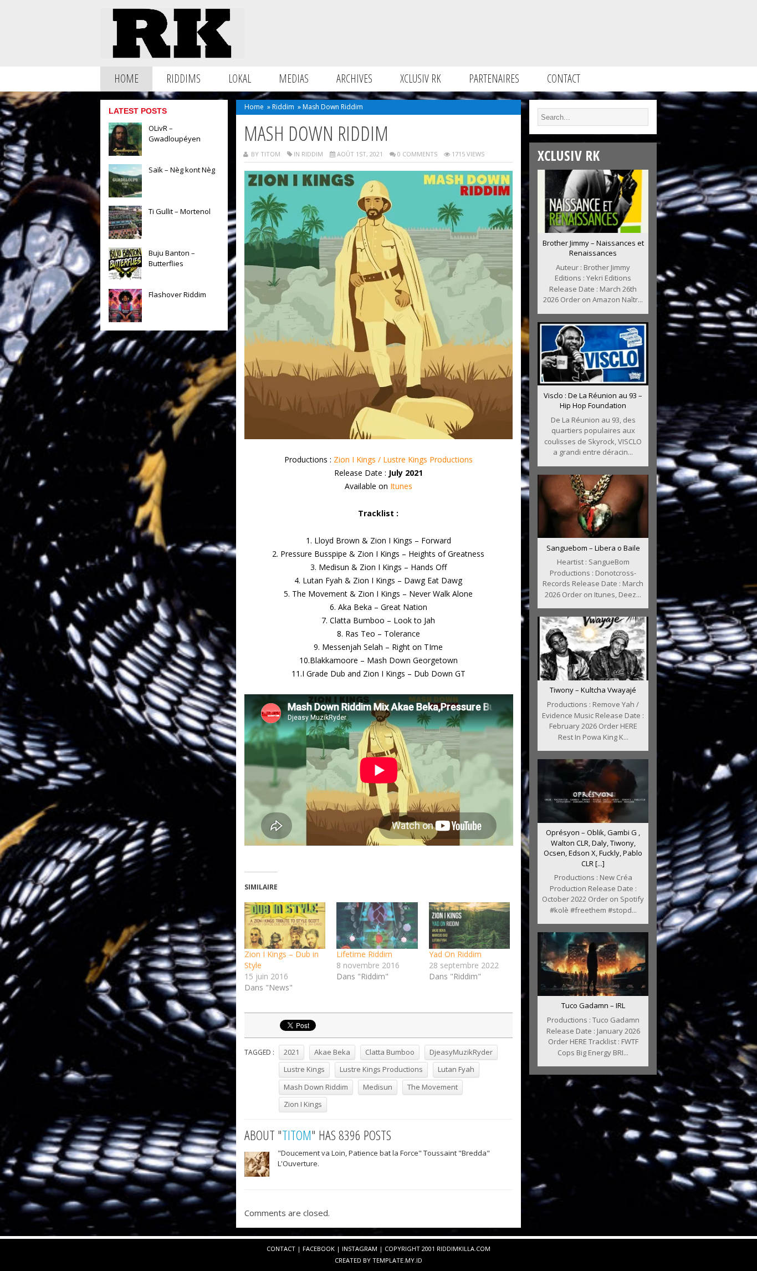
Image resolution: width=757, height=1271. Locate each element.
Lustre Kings (304, 1069)
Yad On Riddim (455, 954)
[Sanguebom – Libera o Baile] (593, 534)
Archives (354, 78)
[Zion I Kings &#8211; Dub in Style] (285, 925)
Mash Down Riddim (316, 1087)
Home (126, 78)
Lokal (239, 78)
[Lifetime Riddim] (377, 925)
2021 (291, 1052)
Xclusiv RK (420, 78)
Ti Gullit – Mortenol (180, 211)
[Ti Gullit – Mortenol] (125, 235)
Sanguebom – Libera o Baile (593, 548)
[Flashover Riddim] (125, 318)
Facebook (319, 1248)
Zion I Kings (303, 1104)
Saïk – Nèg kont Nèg (182, 170)
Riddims (183, 78)
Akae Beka (332, 1052)
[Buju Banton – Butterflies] (125, 277)
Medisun (377, 1087)
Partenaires (494, 78)
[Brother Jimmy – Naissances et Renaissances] (593, 229)
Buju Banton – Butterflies (172, 258)
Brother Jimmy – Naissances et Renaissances (593, 248)
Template (387, 1260)
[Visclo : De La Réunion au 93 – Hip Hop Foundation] (593, 382)
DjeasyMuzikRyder (461, 1052)
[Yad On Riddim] (469, 925)
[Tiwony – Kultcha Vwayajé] (593, 677)
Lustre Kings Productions (381, 1069)
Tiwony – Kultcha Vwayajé (593, 690)
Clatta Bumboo (390, 1052)
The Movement (432, 1087)
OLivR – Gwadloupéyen (175, 133)
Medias (294, 78)
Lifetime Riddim (364, 954)
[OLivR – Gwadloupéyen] (125, 152)
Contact (563, 78)
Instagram (359, 1248)
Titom (296, 1135)
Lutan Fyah (456, 1069)
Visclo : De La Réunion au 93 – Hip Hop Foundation (593, 400)
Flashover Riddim (177, 294)
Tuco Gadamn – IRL (593, 1005)
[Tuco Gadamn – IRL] (593, 992)
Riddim (283, 106)
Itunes (401, 486)
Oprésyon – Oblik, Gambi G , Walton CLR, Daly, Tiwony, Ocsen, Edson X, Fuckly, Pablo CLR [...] (593, 847)
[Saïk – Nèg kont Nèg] (125, 194)
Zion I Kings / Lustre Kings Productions (403, 459)
